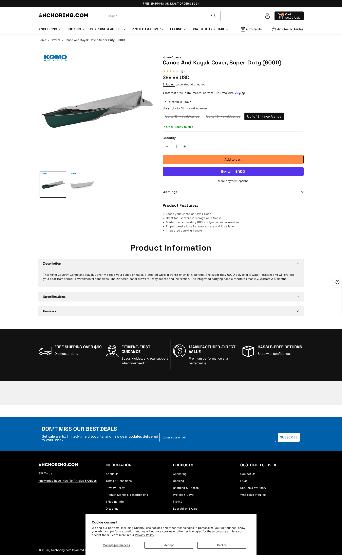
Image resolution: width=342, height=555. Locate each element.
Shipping (169, 84)
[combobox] (162, 16)
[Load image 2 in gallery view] (82, 184)
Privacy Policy (144, 535)
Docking (73, 29)
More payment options (233, 181)
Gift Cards (254, 29)
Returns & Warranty (253, 487)
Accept (169, 545)
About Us (112, 474)
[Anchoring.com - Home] (58, 465)
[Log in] (267, 15)
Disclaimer (113, 508)
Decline (222, 545)
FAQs (243, 480)
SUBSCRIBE (288, 437)
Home (42, 40)
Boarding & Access (106, 29)
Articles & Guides (290, 29)
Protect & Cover (146, 29)
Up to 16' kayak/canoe (223, 116)
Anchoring (47, 29)
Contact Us (247, 474)
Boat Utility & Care (208, 29)
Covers (55, 40)
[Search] (213, 16)
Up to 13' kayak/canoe (182, 116)
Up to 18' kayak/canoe (264, 116)
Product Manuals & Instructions (127, 494)
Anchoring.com (61, 550)
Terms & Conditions (119, 480)
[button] (289, 15)
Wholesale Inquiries (253, 494)
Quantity (169, 138)
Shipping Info (115, 501)
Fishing (176, 29)
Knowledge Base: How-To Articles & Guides (67, 480)
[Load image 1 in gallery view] (53, 184)
